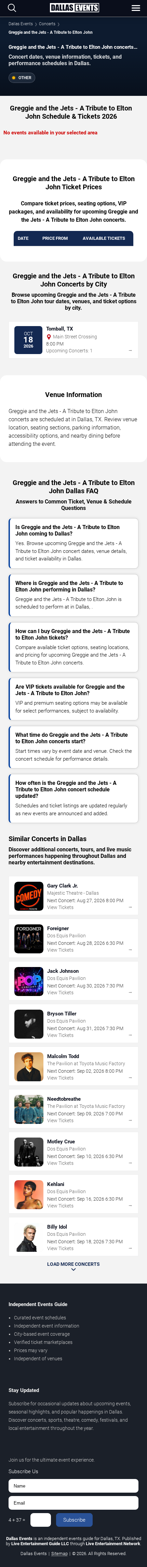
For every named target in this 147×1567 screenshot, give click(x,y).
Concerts (47, 23)
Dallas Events (21, 23)
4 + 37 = (17, 1520)
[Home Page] (74, 8)
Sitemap (59, 1553)
